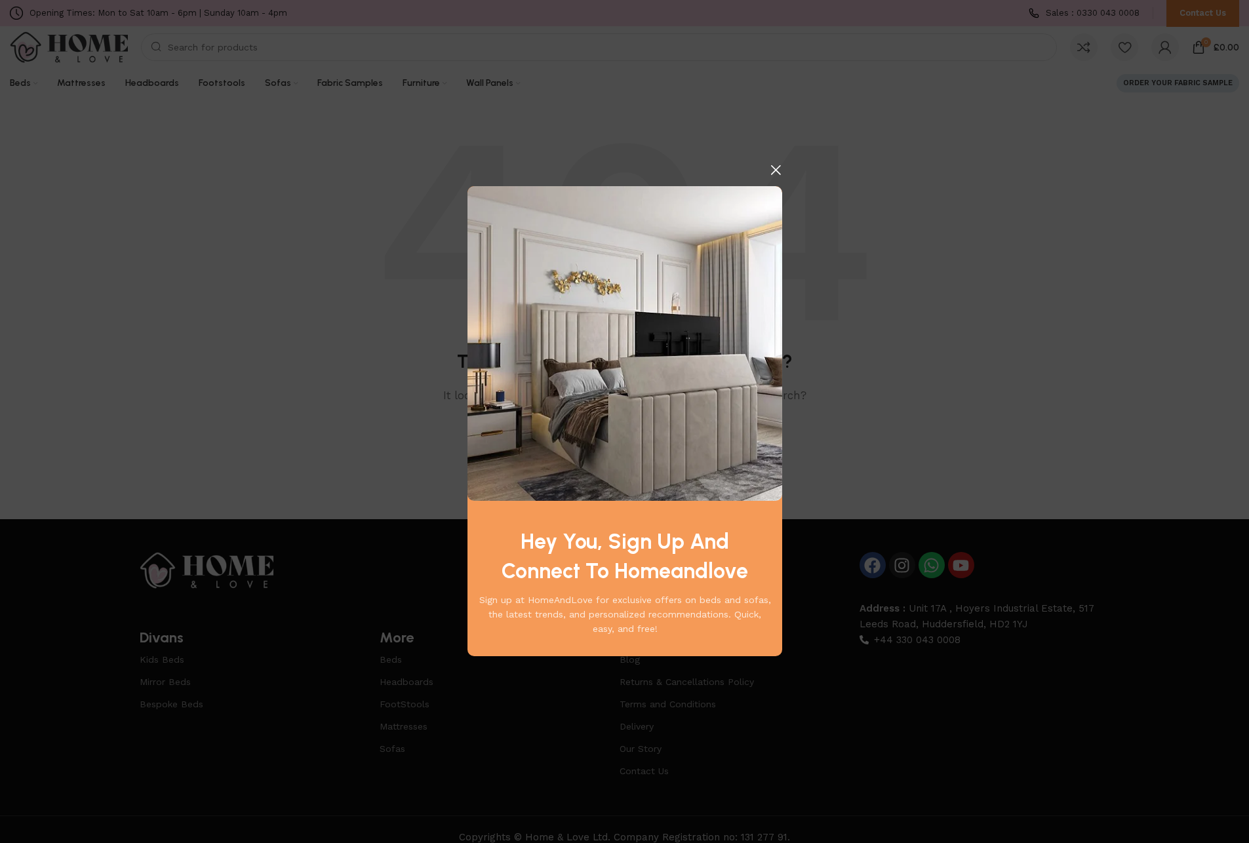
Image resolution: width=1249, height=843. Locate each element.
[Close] (775, 169)
